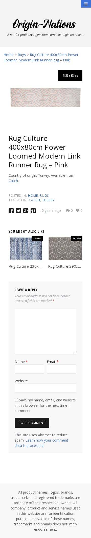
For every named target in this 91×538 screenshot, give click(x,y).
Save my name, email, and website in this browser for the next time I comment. (45, 405)
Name (21, 361)
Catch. (14, 180)
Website (21, 380)
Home (33, 195)
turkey (48, 200)
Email (53, 361)
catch (34, 200)
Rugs (44, 195)
